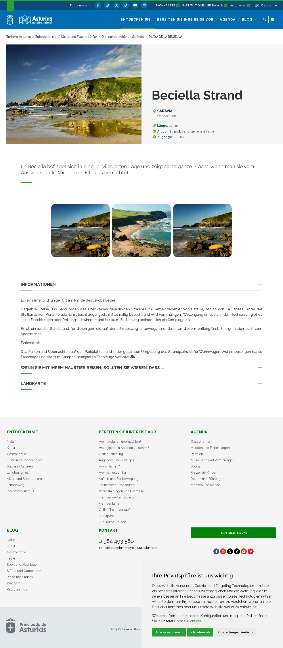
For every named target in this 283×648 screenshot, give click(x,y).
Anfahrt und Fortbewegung (118, 479)
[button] (269, 5)
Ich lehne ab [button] (200, 632)
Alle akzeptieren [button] (169, 632)
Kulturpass (107, 516)
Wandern (13, 583)
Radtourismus (17, 589)
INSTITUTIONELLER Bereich (202, 5)
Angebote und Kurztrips (116, 460)
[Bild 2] (202, 230)
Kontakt (108, 530)
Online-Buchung (111, 454)
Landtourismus (18, 472)
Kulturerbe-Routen (112, 522)
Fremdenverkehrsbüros (116, 497)
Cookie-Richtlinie (188, 621)
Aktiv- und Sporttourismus (26, 479)
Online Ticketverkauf (114, 509)
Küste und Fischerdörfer (24, 460)
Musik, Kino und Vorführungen (213, 460)
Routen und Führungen (207, 479)
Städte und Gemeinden (24, 571)
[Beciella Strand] (141, 230)
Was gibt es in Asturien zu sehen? (124, 448)
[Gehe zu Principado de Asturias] (26, 625)
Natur (11, 441)
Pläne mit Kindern (20, 577)
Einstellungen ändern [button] (235, 632)
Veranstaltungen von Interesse (121, 491)
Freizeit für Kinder (203, 472)
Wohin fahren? (109, 466)
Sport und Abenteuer (22, 564)
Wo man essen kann (114, 472)
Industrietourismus (20, 491)
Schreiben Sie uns (233, 532)
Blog (12, 530)
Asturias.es (238, 5)
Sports (196, 466)
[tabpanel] (80, 233)
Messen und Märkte (205, 485)
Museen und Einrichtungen (210, 448)
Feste (11, 558)
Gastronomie (16, 454)
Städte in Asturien (20, 466)
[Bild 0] (80, 230)
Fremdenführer (110, 503)
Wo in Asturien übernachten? (120, 441)
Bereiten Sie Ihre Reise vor (127, 432)
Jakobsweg (15, 485)
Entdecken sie (22, 432)
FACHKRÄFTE (165, 5)
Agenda (199, 432)
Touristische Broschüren (117, 485)
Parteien (197, 454)
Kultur (11, 448)
